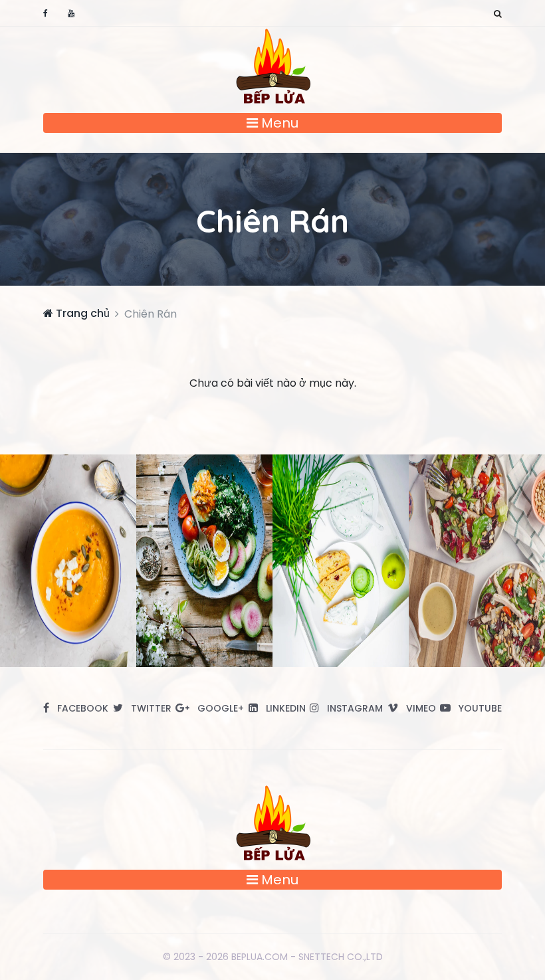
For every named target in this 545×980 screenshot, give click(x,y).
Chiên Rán (272, 221)
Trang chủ (81, 313)
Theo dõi (72, 560)
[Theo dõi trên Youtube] (71, 13)
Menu (278, 123)
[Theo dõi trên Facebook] (45, 13)
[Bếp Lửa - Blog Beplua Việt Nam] (272, 65)
